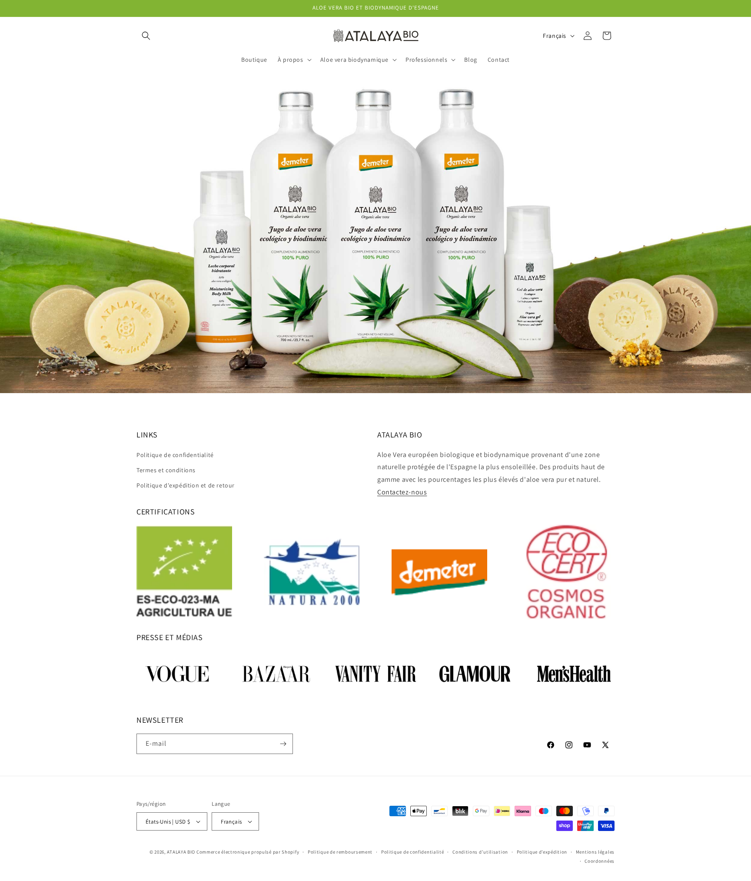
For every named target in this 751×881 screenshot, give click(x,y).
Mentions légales (595, 852)
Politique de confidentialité (175, 455)
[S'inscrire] (282, 744)
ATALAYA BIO (181, 852)
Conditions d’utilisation (480, 852)
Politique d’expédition (542, 852)
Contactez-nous (402, 492)
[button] (146, 35)
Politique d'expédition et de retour (185, 485)
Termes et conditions (166, 470)
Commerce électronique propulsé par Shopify (247, 852)
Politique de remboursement (340, 852)
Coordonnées (600, 861)
